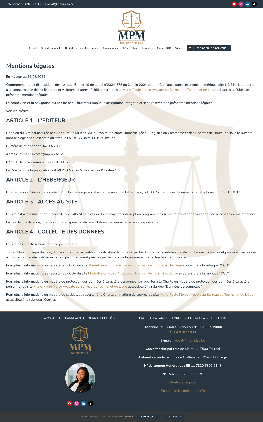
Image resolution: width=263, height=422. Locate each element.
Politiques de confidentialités (183, 390)
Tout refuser (174, 416)
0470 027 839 (32, 4)
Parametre (129, 416)
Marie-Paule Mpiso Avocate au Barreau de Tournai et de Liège (169, 89)
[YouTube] (69, 403)
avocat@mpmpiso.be (59, 4)
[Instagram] (76, 403)
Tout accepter (149, 416)
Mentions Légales (182, 382)
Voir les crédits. (17, 111)
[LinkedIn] (83, 403)
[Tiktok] (90, 403)
